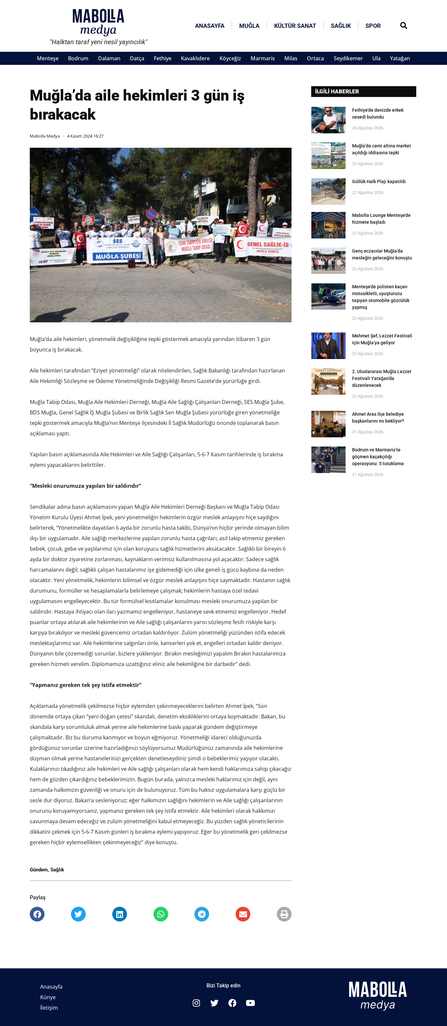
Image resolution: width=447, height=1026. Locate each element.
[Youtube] (250, 1003)
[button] (403, 26)
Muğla (249, 25)
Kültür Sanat (295, 25)
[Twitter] (214, 1003)
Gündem (39, 870)
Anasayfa (209, 25)
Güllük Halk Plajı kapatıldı (379, 181)
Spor (373, 25)
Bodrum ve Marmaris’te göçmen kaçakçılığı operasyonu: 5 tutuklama (378, 456)
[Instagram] (196, 1003)
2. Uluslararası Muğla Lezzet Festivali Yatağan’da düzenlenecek (381, 378)
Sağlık (341, 25)
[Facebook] (232, 1003)
